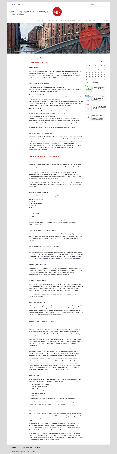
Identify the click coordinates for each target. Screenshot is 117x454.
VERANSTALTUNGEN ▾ (90, 21)
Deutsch (14, 4)
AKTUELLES (63, 21)
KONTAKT (105, 21)
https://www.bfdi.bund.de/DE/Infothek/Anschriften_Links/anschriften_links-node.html (58, 258)
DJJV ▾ (44, 21)
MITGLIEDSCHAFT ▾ (53, 21)
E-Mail (32, 216)
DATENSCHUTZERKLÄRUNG (26, 447)
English (19, 4)
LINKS (99, 21)
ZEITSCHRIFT (71, 21)
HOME (38, 21)
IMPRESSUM (14, 447)
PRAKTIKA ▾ (80, 21)
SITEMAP (37, 447)
